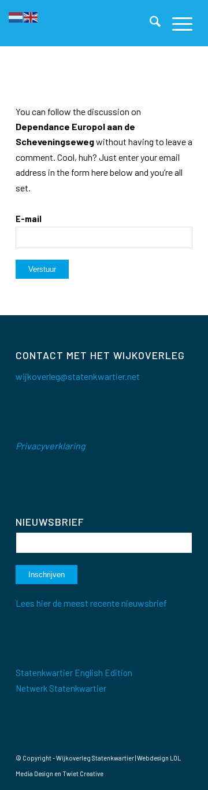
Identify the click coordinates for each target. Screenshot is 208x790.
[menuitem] (149, 23)
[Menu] (176, 23)
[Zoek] (149, 23)
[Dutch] (16, 15)
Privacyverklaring (51, 445)
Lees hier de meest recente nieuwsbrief (91, 602)
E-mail (29, 218)
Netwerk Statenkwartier (61, 688)
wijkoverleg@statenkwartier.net (78, 376)
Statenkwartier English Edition (74, 672)
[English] (31, 15)
